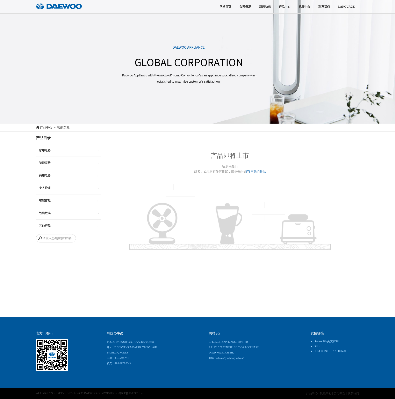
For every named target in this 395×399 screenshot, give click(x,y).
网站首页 (225, 6)
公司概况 (245, 6)
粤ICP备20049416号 (130, 393)
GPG (316, 346)
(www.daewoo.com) (144, 341)
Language (346, 6)
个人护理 (45, 188)
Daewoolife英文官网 (326, 341)
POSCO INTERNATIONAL (330, 351)
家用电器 (45, 150)
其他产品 (45, 225)
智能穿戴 (63, 127)
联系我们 (324, 6)
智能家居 (45, 162)
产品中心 (284, 6)
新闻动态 (265, 6)
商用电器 (45, 175)
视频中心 (304, 6)
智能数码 (45, 213)
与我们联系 (258, 171)
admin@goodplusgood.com (229, 358)
